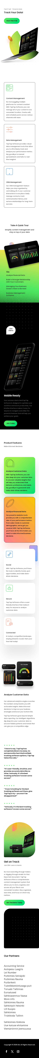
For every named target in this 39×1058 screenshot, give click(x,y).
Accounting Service (14, 965)
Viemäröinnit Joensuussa (17, 1028)
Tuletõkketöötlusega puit (18, 985)
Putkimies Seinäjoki (14, 975)
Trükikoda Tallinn (13, 1015)
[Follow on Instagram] (18, 1051)
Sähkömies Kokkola (14, 1021)
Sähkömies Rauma (14, 1002)
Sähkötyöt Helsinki (14, 1005)
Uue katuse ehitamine (16, 1025)
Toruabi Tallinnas (13, 989)
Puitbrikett (10, 982)
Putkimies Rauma (13, 979)
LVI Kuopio (9, 1008)
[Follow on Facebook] (6, 1051)
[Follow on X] (12, 1051)
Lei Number (10, 972)
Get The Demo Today (14, 903)
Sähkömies (10, 1012)
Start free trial (11, 21)
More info (9, 998)
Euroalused (10, 992)
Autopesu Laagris (13, 969)
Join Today (10, 423)
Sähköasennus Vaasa (15, 995)
